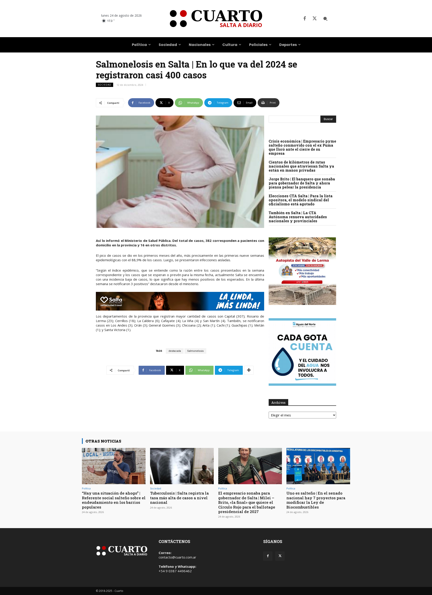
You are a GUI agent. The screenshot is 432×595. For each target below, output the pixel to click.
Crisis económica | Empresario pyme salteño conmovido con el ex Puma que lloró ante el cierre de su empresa (302, 147)
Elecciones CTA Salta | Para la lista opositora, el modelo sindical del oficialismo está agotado (301, 199)
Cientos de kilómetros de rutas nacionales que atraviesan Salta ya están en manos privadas (301, 166)
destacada (175, 351)
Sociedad (104, 84)
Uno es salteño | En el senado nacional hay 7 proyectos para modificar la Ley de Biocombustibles (315, 500)
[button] (325, 18)
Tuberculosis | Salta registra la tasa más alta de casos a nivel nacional (179, 498)
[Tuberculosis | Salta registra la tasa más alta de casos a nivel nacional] (182, 466)
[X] (314, 19)
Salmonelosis (195, 351)
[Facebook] (304, 19)
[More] (249, 370)
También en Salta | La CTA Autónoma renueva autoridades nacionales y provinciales (298, 216)
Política (86, 488)
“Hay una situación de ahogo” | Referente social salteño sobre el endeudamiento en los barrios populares (114, 500)
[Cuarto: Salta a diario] (216, 18)
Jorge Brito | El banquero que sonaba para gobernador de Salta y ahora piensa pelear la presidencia (302, 183)
